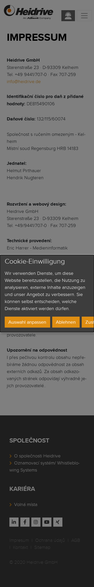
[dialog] (47, 293)
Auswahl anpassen (27, 322)
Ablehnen (66, 322)
